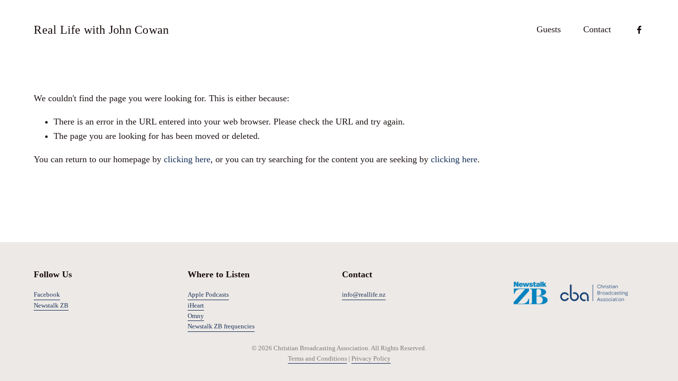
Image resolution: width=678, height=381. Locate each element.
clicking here (187, 159)
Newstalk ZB (51, 305)
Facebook (47, 294)
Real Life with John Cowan (101, 29)
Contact (597, 29)
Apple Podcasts (208, 294)
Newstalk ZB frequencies (221, 326)
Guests (549, 29)
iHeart (196, 305)
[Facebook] (639, 30)
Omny (196, 315)
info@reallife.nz (364, 294)
